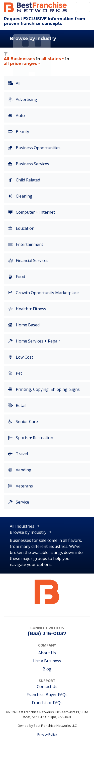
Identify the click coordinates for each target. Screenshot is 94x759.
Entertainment (29, 244)
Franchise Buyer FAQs (47, 694)
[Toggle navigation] (83, 7)
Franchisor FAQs (47, 702)
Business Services (32, 164)
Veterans (24, 486)
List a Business (47, 661)
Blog (47, 669)
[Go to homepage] (47, 591)
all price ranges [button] (20, 63)
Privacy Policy (47, 734)
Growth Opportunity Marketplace (47, 292)
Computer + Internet (35, 212)
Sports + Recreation (34, 437)
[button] (52, 58)
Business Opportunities (37, 147)
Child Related (27, 180)
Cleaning (23, 196)
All (17, 83)
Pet (18, 373)
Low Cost (24, 357)
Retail (20, 405)
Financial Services (31, 260)
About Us (47, 653)
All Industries (22, 526)
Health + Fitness (30, 309)
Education (24, 228)
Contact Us (47, 686)
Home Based (27, 325)
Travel (21, 454)
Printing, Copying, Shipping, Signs (47, 389)
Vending (23, 470)
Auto (20, 115)
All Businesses (19, 58)
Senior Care (26, 421)
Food (20, 276)
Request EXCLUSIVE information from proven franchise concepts (44, 21)
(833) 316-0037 (47, 633)
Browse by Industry (28, 532)
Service (22, 502)
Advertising (26, 99)
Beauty (22, 131)
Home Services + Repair (37, 341)
